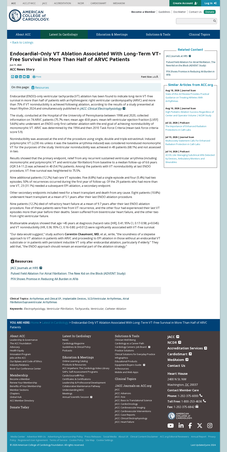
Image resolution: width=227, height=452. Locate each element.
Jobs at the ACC (18, 357)
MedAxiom (175, 360)
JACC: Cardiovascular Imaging (130, 407)
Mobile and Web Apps (126, 372)
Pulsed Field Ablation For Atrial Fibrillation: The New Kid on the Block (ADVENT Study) (190, 63)
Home (35, 323)
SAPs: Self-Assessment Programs (80, 371)
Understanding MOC (73, 389)
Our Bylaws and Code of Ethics (26, 361)
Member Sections (19, 389)
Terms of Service (58, 440)
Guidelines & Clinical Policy (76, 346)
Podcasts (67, 350)
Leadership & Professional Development (84, 382)
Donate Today (19, 407)
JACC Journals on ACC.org (133, 386)
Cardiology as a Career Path (129, 343)
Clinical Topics (125, 379)
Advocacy (15, 346)
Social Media (110, 436)
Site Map (90, 440)
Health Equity (17, 350)
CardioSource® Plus (73, 375)
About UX (123, 436)
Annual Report (198, 436)
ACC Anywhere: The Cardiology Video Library (85, 368)
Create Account (183, 3)
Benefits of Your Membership (25, 386)
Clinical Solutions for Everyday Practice (135, 354)
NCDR (172, 342)
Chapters (15, 393)
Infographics (121, 357)
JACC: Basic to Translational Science (133, 400)
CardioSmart (177, 354)
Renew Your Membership (23, 382)
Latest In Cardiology (76, 336)
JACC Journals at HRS (177, 56)
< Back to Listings (21, 42)
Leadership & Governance (24, 339)
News (65, 339)
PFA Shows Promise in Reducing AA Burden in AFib (44, 279)
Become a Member (20, 379)
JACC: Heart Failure (124, 421)
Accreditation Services (185, 348)
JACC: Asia (120, 396)
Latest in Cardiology (55, 323)
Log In (209, 3)
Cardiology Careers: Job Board (131, 346)
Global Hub (16, 397)
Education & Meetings (78, 357)
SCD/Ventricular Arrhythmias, (105, 298)
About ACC (17, 336)
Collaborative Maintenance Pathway (81, 386)
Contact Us (176, 365)
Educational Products (126, 361)
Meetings (67, 393)
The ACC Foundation (20, 343)
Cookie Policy (76, 440)
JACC (117, 389)
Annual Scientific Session (75, 397)
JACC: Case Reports (125, 414)
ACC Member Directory (22, 400)
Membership (19, 375)
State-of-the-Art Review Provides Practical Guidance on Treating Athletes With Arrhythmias (187, 97)
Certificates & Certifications (76, 379)
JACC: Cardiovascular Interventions (133, 411)
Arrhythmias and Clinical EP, (46, 298)
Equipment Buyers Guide (128, 364)
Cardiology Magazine (73, 343)
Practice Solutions (124, 350)
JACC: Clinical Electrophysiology (131, 418)
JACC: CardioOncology (126, 403)
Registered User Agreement (33, 440)
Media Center (18, 436)
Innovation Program (20, 354)
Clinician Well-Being (125, 339)
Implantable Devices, (75, 298)
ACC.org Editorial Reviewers (174, 436)
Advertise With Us (36, 436)
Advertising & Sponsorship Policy (65, 436)
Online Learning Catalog (75, 361)
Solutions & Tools (127, 336)
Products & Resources (74, 364)
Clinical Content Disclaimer (144, 436)
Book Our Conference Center (25, 368)
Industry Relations (19, 364)
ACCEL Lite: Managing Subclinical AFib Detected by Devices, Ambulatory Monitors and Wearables (190, 158)
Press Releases (93, 436)
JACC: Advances (123, 393)
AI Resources (122, 368)
